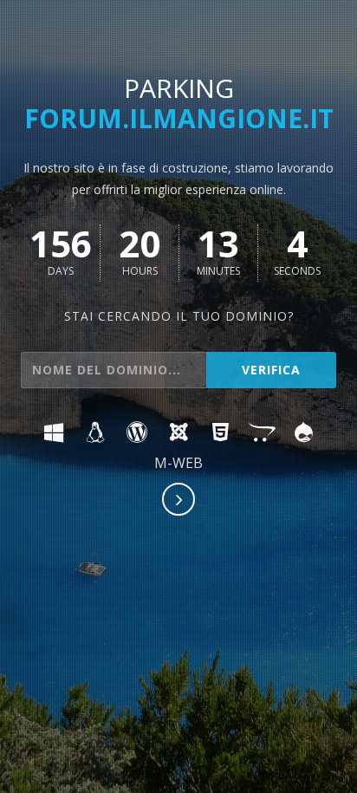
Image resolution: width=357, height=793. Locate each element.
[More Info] (179, 500)
